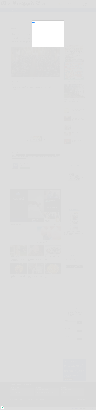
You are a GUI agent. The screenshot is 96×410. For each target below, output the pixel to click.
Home (33, 22)
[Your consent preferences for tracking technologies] (2, 407)
